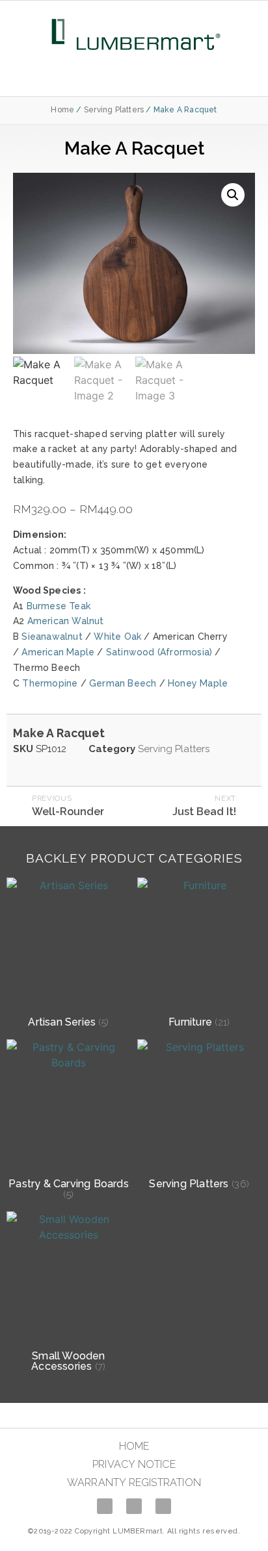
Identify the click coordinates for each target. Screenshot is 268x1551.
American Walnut (65, 621)
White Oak (117, 636)
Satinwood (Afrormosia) (159, 652)
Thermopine (49, 683)
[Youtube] (134, 1506)
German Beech (122, 683)
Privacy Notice (134, 1464)
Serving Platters (114, 109)
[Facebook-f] (105, 1506)
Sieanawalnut (51, 636)
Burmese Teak (58, 606)
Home (62, 109)
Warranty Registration (134, 1482)
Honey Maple (198, 683)
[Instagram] (163, 1506)
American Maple (57, 652)
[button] (134, 73)
